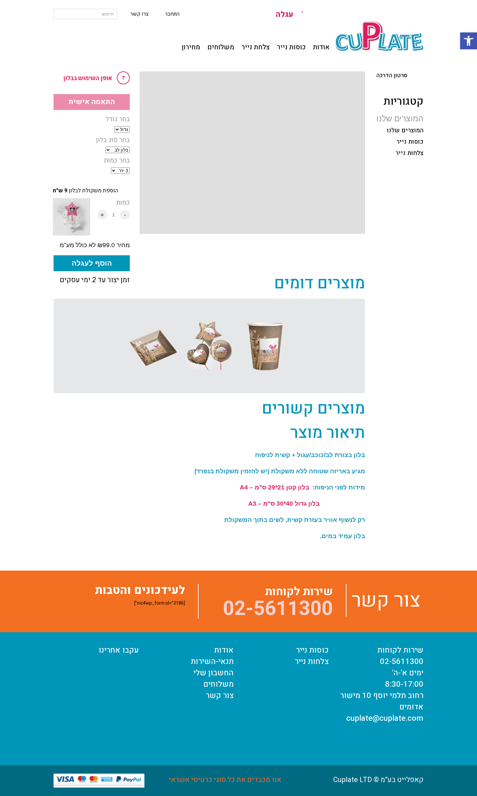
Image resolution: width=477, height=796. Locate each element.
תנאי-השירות (212, 661)
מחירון (191, 47)
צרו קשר (139, 14)
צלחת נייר (255, 47)
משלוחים (220, 47)
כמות (123, 202)
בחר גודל (118, 119)
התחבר (172, 14)
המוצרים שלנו (405, 130)
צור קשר (220, 695)
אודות (321, 47)
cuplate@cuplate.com (384, 718)
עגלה (289, 14)
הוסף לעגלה (92, 263)
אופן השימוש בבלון (94, 78)
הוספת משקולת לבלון (85, 191)
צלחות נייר (409, 153)
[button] (468, 40)
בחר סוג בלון (113, 140)
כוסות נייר (291, 47)
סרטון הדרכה (391, 75)
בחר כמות (117, 160)
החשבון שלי (213, 673)
